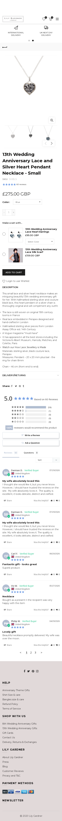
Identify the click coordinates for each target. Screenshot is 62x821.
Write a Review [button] (32, 435)
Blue (18, 202)
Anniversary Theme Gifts (16, 690)
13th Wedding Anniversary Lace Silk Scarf (41, 250)
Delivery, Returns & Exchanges (19, 742)
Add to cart (14, 272)
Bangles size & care (13, 699)
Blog (5, 766)
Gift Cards (7, 732)
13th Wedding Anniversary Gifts (19, 728)
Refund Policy (10, 704)
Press (5, 761)
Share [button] (9, 500)
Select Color (33, 242)
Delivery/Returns (14, 375)
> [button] (41, 652)
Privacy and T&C (11, 775)
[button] (52, 500)
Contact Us (8, 737)
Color (5, 202)
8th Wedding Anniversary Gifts (19, 723)
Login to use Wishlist (17, 281)
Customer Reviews (13, 771)
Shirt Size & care (11, 694)
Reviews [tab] (8, 452)
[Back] (5, 47)
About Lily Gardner (12, 757)
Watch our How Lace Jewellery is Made (24, 347)
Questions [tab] (29, 452)
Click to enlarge (52, 120)
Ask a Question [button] (32, 442)
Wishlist (45, 18)
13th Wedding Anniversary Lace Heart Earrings (41, 230)
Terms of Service (11, 708)
